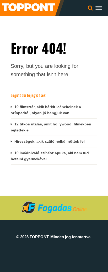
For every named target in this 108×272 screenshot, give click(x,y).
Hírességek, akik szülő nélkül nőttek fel (49, 141)
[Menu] (98, 8)
